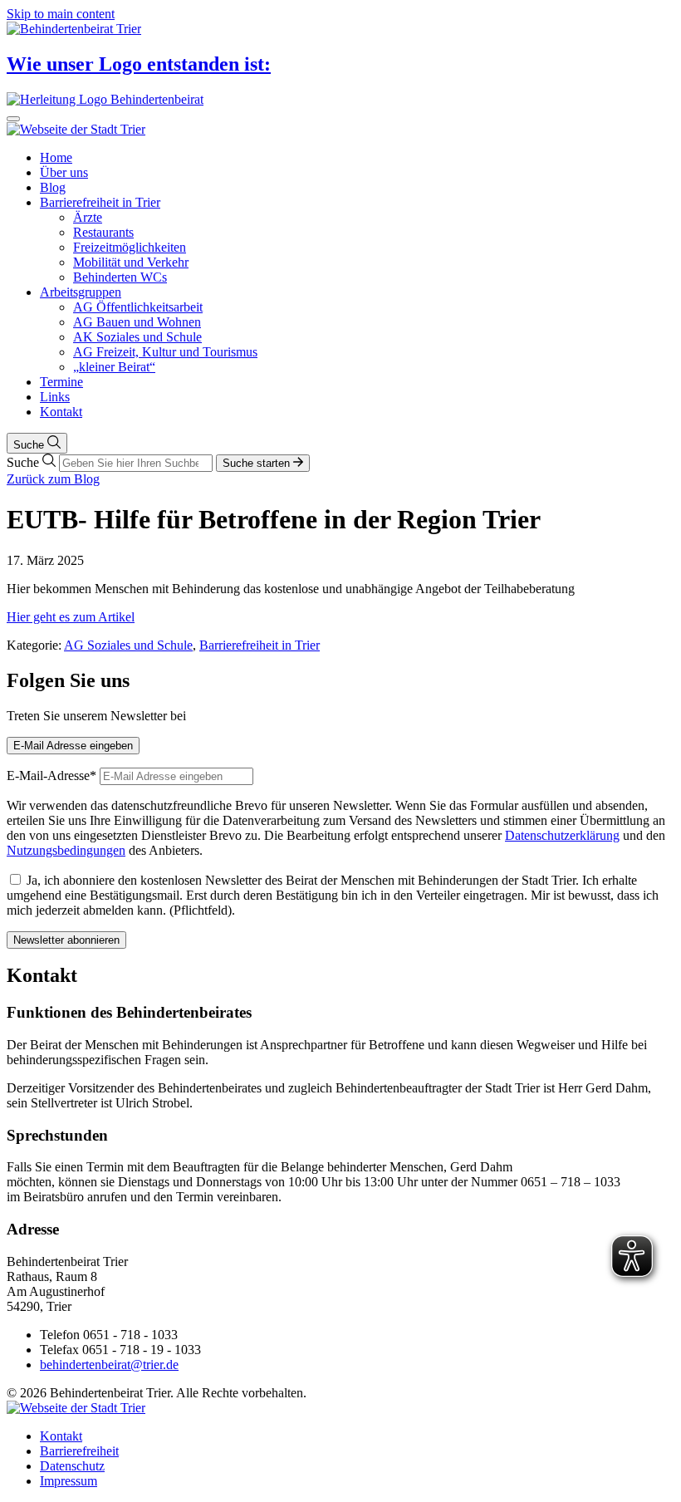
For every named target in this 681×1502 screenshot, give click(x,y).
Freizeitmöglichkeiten (129, 247)
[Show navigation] (13, 118)
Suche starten (258, 463)
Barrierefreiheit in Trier (100, 202)
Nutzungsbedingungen (66, 850)
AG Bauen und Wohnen (137, 322)
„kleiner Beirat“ (114, 367)
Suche (30, 445)
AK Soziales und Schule (137, 337)
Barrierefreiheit (79, 1451)
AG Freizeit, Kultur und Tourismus (165, 352)
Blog (53, 187)
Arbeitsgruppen (80, 292)
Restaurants (103, 232)
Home (56, 157)
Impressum (68, 1481)
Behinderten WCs (120, 277)
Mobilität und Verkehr (131, 262)
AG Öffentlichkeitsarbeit (138, 307)
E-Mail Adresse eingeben (73, 745)
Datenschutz (72, 1466)
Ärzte (87, 217)
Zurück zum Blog (53, 479)
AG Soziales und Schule (128, 645)
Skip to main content (61, 14)
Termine (61, 382)
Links (55, 397)
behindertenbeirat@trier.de (109, 1364)
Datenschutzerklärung (562, 835)
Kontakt (61, 412)
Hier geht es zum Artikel (71, 617)
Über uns (64, 172)
